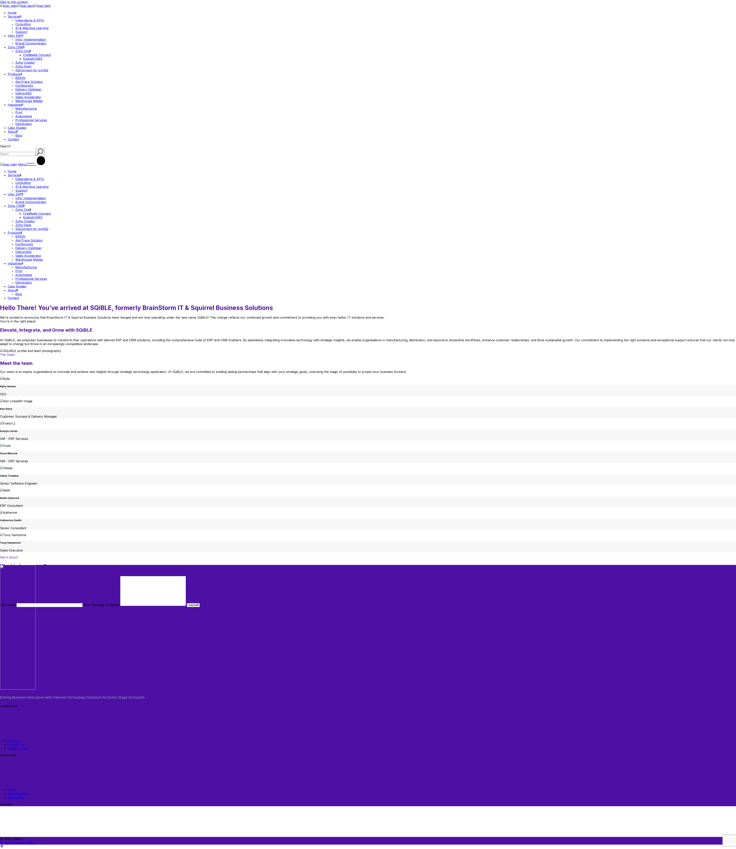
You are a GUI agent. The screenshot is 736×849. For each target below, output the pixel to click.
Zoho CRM (15, 797)
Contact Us (16, 744)
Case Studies (17, 793)
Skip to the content (14, 2)
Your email (8, 605)
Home (12, 790)
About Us (15, 741)
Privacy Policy (18, 748)
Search (5, 146)
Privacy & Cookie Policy (17, 843)
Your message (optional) (102, 605)
